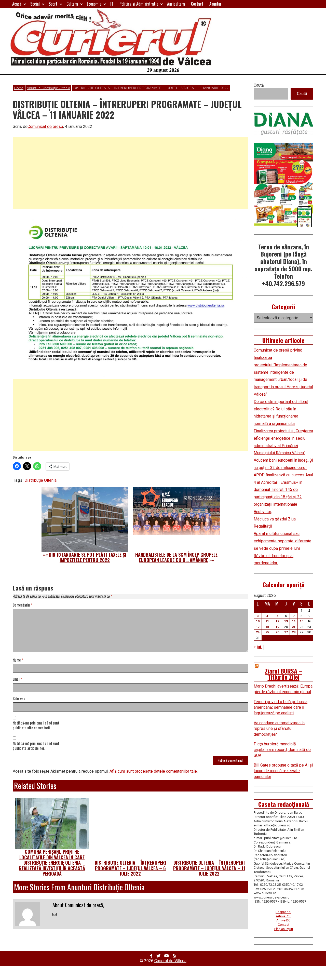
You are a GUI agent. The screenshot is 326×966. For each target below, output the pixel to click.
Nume (18, 660)
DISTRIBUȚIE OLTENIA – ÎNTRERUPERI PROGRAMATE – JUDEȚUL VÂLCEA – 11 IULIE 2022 (209, 868)
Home (18, 88)
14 (293, 621)
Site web (19, 698)
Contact (197, 4)
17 (258, 627)
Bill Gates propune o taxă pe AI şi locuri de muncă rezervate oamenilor (283, 771)
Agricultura (176, 4)
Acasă (16, 4)
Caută (259, 85)
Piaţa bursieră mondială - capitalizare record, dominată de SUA (282, 750)
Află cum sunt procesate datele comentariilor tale (153, 771)
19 (277, 627)
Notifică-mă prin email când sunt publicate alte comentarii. (36, 725)
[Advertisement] (130, 173)
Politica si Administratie (138, 4)
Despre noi (283, 912)
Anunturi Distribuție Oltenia (48, 88)
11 (267, 621)
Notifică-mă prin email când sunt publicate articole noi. (36, 746)
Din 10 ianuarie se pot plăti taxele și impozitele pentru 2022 (87, 557)
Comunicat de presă (45, 126)
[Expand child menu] (24, 4)
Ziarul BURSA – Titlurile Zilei (283, 673)
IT (111, 4)
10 (258, 621)
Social (35, 4)
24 (258, 632)
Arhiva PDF (283, 916)
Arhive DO (283, 920)
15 (301, 621)
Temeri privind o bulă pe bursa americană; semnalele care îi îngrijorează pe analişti (280, 707)
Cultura (72, 4)
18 (267, 627)
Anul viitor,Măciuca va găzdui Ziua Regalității (275, 519)
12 (277, 621)
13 (286, 621)
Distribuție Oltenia (40, 480)
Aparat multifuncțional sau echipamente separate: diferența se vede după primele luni (282, 541)
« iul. (258, 647)
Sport (53, 4)
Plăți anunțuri (283, 929)
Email (17, 679)
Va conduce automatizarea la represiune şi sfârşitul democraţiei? (279, 728)
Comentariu (22, 605)
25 (267, 632)
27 (286, 632)
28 (293, 632)
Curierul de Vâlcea (170, 960)
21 (293, 627)
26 (277, 632)
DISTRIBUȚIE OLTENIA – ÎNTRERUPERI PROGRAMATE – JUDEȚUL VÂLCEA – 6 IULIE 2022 (130, 868)
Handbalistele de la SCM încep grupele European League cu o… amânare (176, 557)
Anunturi (216, 4)
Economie (94, 4)
